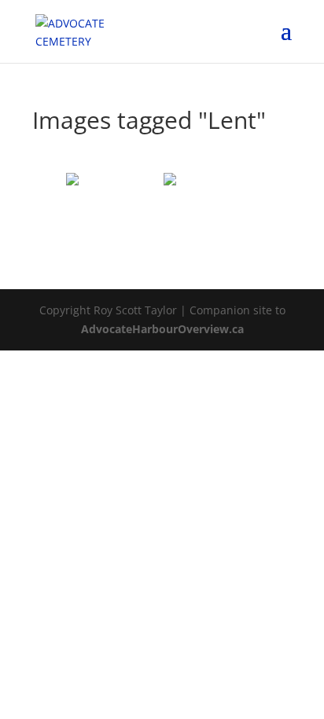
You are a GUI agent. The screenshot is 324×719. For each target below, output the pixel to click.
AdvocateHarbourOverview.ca (162, 328)
